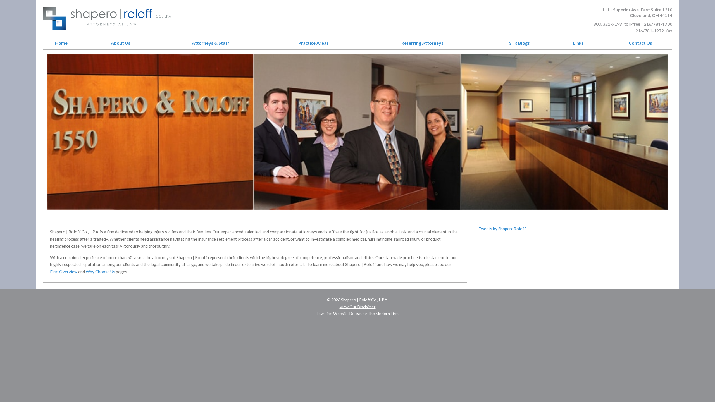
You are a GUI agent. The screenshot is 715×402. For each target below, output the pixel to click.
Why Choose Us (100, 271)
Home (61, 43)
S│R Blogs (519, 43)
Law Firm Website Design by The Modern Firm (358, 313)
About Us (120, 43)
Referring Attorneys (422, 43)
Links (578, 43)
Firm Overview (63, 271)
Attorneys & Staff (210, 43)
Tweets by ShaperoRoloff (502, 228)
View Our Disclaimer (358, 306)
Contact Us (640, 43)
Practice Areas (313, 43)
